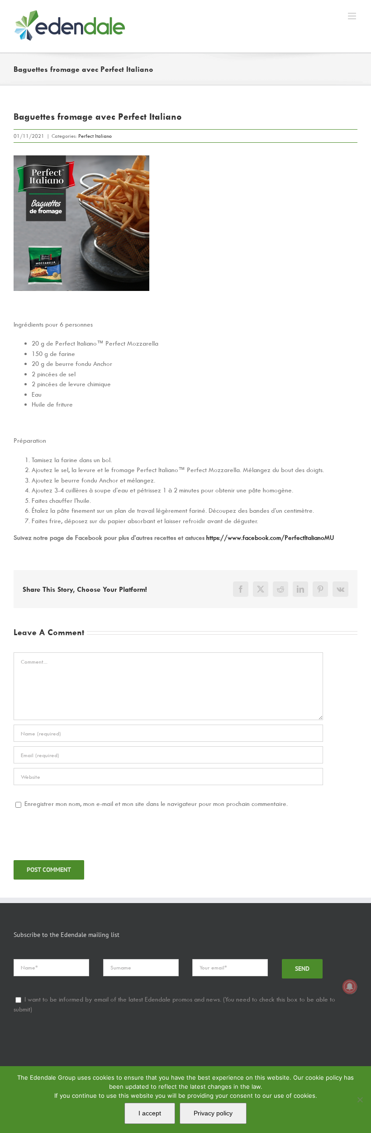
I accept (149, 1113)
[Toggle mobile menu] (352, 16)
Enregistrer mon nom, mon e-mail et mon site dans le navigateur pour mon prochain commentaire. (156, 803)
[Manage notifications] (349, 986)
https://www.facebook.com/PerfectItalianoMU (270, 537)
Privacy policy (213, 1113)
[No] (359, 1099)
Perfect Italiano (95, 135)
